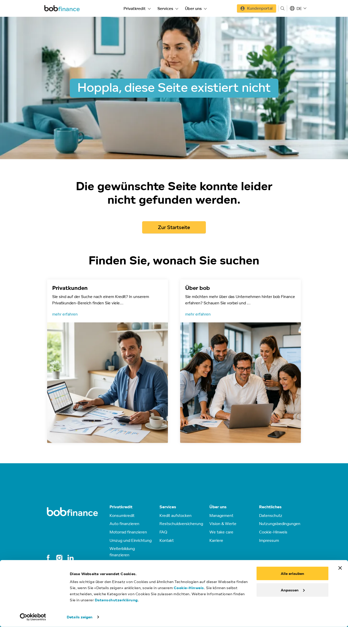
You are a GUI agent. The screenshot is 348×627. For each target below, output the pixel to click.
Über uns (193, 8)
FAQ (163, 532)
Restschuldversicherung (181, 523)
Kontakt (166, 540)
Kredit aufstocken (175, 515)
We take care (221, 532)
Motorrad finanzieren (128, 532)
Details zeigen (79, 617)
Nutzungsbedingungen (279, 523)
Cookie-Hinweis (189, 588)
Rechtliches (270, 506)
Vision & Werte (222, 523)
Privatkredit (135, 8)
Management (221, 515)
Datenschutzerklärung (116, 600)
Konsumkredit (122, 515)
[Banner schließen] (340, 568)
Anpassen (290, 590)
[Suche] (282, 8)
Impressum (269, 540)
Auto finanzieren (124, 523)
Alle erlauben (292, 573)
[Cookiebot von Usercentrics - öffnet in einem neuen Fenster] (33, 617)
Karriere (216, 540)
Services (165, 8)
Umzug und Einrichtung (131, 540)
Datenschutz (270, 515)
